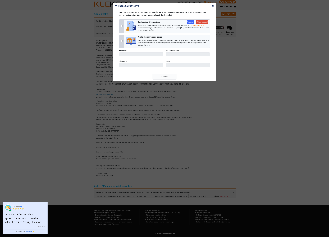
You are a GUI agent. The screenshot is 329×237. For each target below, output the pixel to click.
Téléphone (123, 61)
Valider (165, 77)
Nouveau (190, 22)
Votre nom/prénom (173, 50)
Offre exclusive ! (202, 22)
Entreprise (123, 50)
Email (168, 61)
